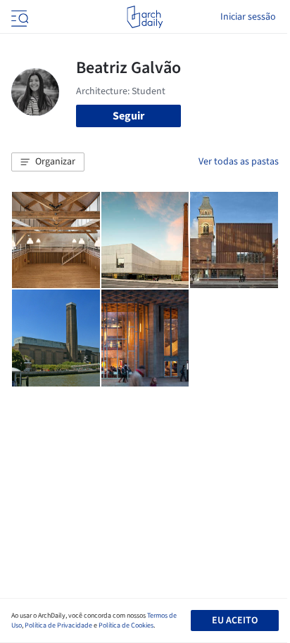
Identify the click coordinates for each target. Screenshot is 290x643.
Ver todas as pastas (238, 162)
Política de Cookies (126, 625)
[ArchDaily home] (145, 17)
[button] (47, 162)
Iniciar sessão (248, 17)
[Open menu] (18, 17)
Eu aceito (235, 620)
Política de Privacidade (58, 625)
